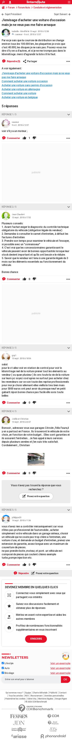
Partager (32, 61)
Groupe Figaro (61, 699)
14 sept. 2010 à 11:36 (21, 520)
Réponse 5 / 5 (9, 509)
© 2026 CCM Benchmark (36, 702)
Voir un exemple (60, 663)
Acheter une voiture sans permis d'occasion (27, 85)
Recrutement (37, 696)
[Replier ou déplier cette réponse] (68, 114)
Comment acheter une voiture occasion (25, 81)
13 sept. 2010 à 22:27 (21, 422)
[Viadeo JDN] (53, 729)
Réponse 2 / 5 (9, 206)
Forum (11, 7)
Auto (7, 668)
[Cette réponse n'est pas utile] (34, 138)
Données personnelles (54, 696)
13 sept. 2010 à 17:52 (21, 217)
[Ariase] (19, 736)
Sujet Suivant (60, 14)
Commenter (13, 138)
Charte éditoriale (40, 693)
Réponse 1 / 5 (9, 114)
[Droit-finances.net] (53, 723)
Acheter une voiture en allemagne (21, 89)
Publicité (53, 693)
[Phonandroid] (53, 736)
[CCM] (53, 716)
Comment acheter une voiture (19, 93)
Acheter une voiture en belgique (20, 97)
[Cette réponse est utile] (24, 138)
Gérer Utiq (31, 699)
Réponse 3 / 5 (9, 347)
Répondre (23, 573)
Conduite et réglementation (47, 7)
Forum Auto (24, 7)
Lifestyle (8, 663)
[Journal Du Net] (19, 723)
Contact (63, 693)
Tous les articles (15, 696)
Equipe (28, 693)
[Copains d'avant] (19, 729)
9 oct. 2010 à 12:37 (32, 34)
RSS (27, 696)
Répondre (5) (13, 61)
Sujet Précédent (13, 14)
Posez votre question (38, 496)
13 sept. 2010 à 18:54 (21, 358)
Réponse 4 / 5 (9, 411)
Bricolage (9, 673)
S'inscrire (36, 638)
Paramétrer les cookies (15, 699)
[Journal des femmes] (19, 716)
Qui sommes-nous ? (14, 693)
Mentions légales (45, 699)
